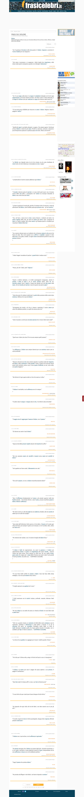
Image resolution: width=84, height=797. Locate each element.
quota (35, 365)
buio (49, 645)
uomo (37, 109)
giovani (16, 748)
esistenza (14, 297)
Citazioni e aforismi (22, 11)
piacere (43, 419)
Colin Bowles (52, 642)
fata (47, 283)
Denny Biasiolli (52, 470)
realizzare (30, 99)
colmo (19, 281)
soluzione (14, 626)
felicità (16, 162)
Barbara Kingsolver (63, 104)
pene (25, 281)
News (47, 791)
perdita (33, 363)
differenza (19, 498)
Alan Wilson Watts (51, 460)
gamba (26, 586)
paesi (15, 612)
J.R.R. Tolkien (52, 197)
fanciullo (14, 283)
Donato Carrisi (62, 92)
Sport (15, 465)
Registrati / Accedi (29, 0)
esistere (27, 575)
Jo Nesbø (53, 673)
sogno (36, 99)
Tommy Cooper (52, 529)
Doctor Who (18, 547)
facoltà (14, 500)
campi (28, 555)
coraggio (73, 144)
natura (29, 629)
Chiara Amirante (52, 166)
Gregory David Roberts (50, 754)
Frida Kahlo (52, 776)
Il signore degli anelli (18, 189)
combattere (38, 96)
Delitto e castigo (17, 346)
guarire (62, 144)
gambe (54, 645)
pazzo (13, 555)
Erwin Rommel (52, 404)
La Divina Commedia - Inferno (18, 264)
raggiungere (24, 419)
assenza (30, 419)
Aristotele (53, 421)
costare (43, 233)
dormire (53, 437)
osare (52, 102)
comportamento (47, 167)
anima (49, 724)
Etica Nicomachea (17, 416)
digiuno (30, 267)
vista (30, 218)
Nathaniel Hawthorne (63, 89)
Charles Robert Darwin (50, 503)
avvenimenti (70, 154)
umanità (38, 444)
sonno (34, 281)
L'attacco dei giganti (18, 534)
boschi (27, 283)
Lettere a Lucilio (17, 252)
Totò (46, 614)
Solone (53, 764)
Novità (67, 791)
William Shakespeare (51, 433)
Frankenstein (16, 304)
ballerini (49, 517)
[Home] (42, 5)
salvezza (53, 407)
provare (24, 444)
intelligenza (50, 407)
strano (52, 553)
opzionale (39, 736)
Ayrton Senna (52, 242)
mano (49, 283)
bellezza (51, 300)
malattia (60, 153)
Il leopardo (16, 666)
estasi (22, 551)
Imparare (44, 50)
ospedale (42, 235)
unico (14, 51)
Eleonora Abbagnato (51, 515)
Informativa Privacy (17, 794)
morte (33, 221)
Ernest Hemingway (51, 225)
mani (13, 221)
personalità (51, 115)
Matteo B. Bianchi (63, 82)
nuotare (45, 774)
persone (35, 320)
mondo (15, 192)
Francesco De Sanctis (63, 102)
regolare (18, 219)
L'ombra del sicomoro (17, 595)
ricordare (23, 628)
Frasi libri (39, 11)
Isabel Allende (52, 722)
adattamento (47, 55)
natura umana (53, 633)
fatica (47, 407)
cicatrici (28, 598)
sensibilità (53, 461)
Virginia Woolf (52, 379)
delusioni (49, 134)
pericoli (29, 192)
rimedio (18, 51)
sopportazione (16, 97)
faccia (16, 527)
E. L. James (53, 577)
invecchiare (47, 755)
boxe (47, 102)
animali (65, 154)
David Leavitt (62, 99)
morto (41, 219)
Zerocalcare (62, 84)
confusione (24, 363)
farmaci (71, 153)
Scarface (15, 654)
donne (71, 147)
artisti (19, 556)
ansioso (39, 281)
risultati (53, 543)
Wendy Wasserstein (63, 94)
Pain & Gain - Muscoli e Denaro (19, 679)
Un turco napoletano (17, 607)
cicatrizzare (19, 720)
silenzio (53, 260)
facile (21, 550)
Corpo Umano (16, 428)
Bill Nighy (49, 560)
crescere (51, 687)
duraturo (24, 50)
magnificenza (35, 551)
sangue (23, 402)
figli (21, 629)
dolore (39, 50)
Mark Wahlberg (47, 684)
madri (13, 628)
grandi (34, 255)
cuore (48, 591)
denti (29, 431)
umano (19, 283)
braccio (43, 524)
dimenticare (29, 624)
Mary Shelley (52, 311)
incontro (51, 207)
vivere (13, 164)
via (36, 130)
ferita (13, 600)
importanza (47, 62)
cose (20, 193)
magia (20, 96)
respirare (47, 719)
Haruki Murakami (51, 738)
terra (25, 719)
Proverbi (50, 11)
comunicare (73, 149)
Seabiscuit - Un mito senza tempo (19, 583)
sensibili (31, 456)
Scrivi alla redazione (56, 791)
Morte (15, 230)
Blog (65, 11)
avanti (38, 784)
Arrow (17, 386)
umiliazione (53, 675)
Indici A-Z (62, 11)
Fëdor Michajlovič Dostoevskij (49, 353)
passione (42, 550)
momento (31, 623)
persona (39, 207)
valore (54, 115)
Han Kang (62, 87)
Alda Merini (52, 631)
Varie (58, 11)
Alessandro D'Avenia (51, 132)
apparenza (64, 147)
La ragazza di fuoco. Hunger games (20, 292)
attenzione (43, 64)
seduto (19, 610)
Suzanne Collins (52, 299)
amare (51, 313)
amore (51, 185)
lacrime (27, 285)
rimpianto (51, 362)
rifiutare (53, 767)
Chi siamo (37, 791)
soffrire (36, 235)
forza (70, 149)
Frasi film (34, 11)
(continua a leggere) (40, 629)
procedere (29, 626)
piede (29, 512)
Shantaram (16, 745)
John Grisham (52, 602)
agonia (51, 382)
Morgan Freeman (43, 101)
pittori (54, 561)
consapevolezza (50, 226)
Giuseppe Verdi (52, 446)
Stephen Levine (62, 97)
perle (35, 295)
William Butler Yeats (51, 287)
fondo (41, 610)
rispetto (29, 444)
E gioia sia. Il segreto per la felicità (20, 159)
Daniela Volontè (52, 322)
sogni (54, 102)
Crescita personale (17, 106)
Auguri (54, 11)
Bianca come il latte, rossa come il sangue (21, 124)
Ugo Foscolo (52, 182)
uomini (66, 144)
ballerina (37, 512)
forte (28, 195)
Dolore (15, 59)
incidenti (51, 243)
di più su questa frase (50, 47)
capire (45, 285)
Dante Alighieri (52, 270)
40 (43, 787)
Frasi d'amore (29, 11)
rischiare (20, 99)
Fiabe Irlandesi (16, 277)
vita (31, 50)
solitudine (67, 153)
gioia (27, 551)
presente (53, 342)
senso (30, 129)
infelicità (41, 365)
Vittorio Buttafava (51, 113)
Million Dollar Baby (17, 93)
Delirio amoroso (17, 620)
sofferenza (53, 55)
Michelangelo (52, 696)
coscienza (43, 349)
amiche (51, 512)
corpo (51, 517)
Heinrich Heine (52, 483)
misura (23, 752)
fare (17, 682)
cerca (18, 419)
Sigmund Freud (52, 66)
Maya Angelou (52, 710)
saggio (15, 419)
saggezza (53, 424)
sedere (54, 616)
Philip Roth (53, 369)
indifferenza (53, 67)
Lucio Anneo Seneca (51, 257)
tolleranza (62, 154)
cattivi (19, 111)
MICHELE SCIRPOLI (52, 54)
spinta (14, 219)
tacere (54, 712)
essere (35, 219)
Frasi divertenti (45, 11)
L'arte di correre (17, 733)
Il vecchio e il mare (17, 215)
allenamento (31, 468)
